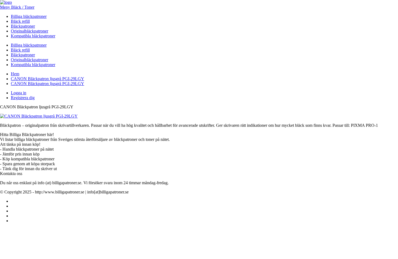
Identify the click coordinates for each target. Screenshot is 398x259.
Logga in (18, 92)
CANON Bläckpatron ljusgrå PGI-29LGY (47, 78)
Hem (15, 74)
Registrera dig (23, 97)
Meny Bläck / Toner (17, 7)
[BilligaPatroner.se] (6, 2)
